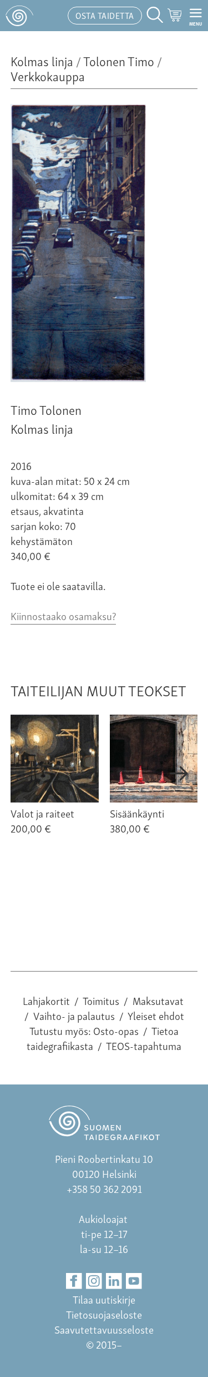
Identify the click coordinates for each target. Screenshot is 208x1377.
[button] (29, 773)
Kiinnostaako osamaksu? (63, 615)
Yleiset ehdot (156, 1015)
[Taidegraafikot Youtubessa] (134, 1281)
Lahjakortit (46, 1000)
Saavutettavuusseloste (104, 1329)
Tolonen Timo (118, 60)
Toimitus (101, 1000)
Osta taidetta (104, 15)
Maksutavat (158, 1000)
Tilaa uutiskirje (104, 1298)
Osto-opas (116, 1030)
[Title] (78, 377)
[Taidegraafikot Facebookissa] (74, 1281)
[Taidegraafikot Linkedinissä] (114, 1281)
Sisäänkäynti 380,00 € (137, 820)
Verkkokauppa (48, 75)
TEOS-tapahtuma (143, 1045)
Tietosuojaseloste (104, 1313)
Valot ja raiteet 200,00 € (42, 820)
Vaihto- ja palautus (74, 1015)
